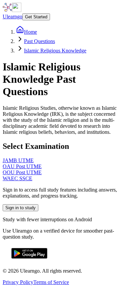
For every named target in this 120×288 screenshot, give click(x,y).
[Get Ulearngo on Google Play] (29, 259)
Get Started (36, 16)
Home (30, 32)
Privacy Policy (18, 282)
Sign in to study (20, 207)
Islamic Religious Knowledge (55, 50)
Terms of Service (51, 282)
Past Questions (39, 41)
